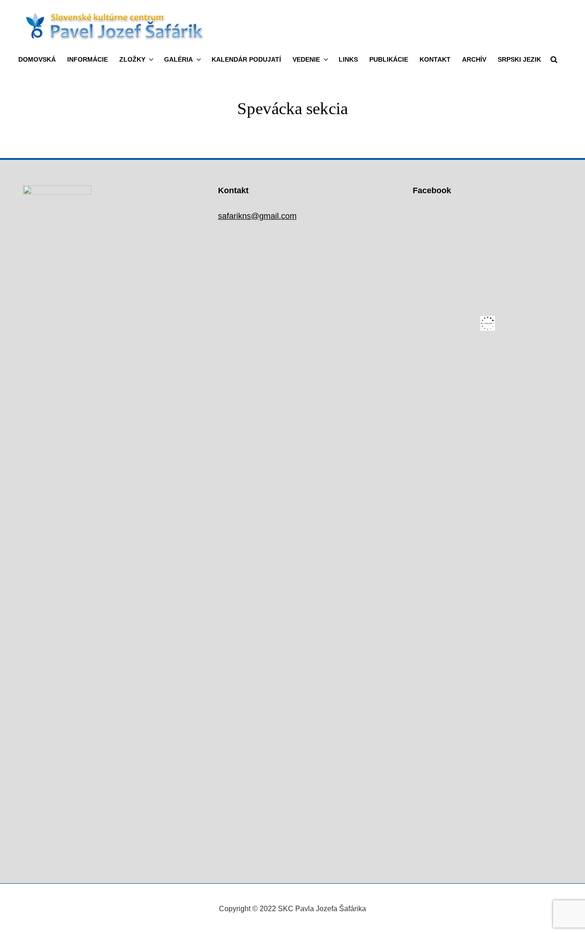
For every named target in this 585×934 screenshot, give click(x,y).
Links (348, 59)
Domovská (37, 59)
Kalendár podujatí (246, 59)
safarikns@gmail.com (257, 216)
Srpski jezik (519, 59)
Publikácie (388, 59)
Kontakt (435, 59)
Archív (474, 59)
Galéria (178, 59)
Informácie (87, 59)
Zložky (132, 59)
